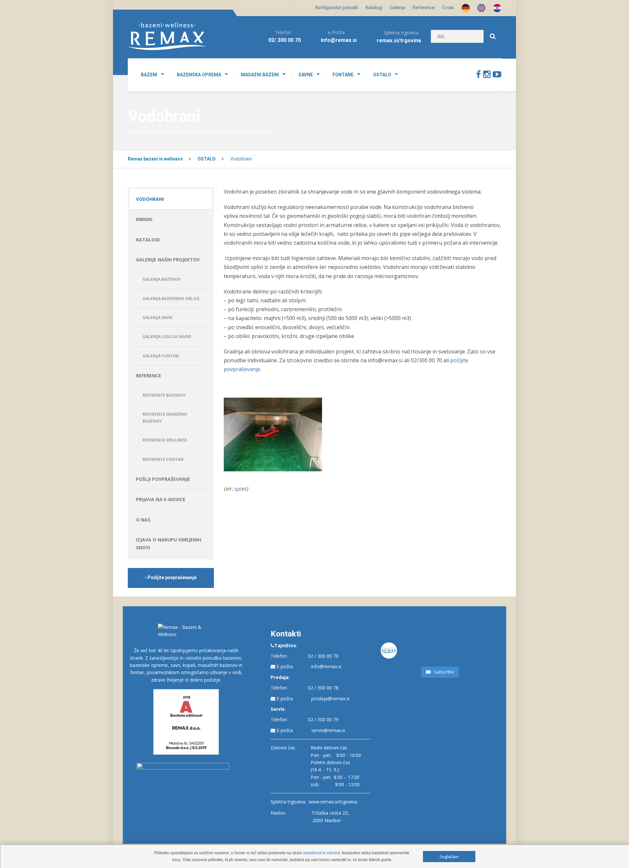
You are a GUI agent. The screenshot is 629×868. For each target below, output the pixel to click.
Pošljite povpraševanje (171, 577)
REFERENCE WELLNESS (165, 440)
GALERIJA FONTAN (161, 356)
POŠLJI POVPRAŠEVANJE (163, 479)
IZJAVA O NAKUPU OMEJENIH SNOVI (168, 544)
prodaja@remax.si (330, 698)
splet (240, 488)
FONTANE (343, 74)
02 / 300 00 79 (323, 719)
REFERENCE (148, 375)
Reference (424, 7)
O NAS (143, 520)
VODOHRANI (150, 199)
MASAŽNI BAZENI (260, 74)
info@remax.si (326, 666)
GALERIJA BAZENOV (162, 279)
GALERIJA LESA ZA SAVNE (167, 336)
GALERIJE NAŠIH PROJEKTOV (168, 259)
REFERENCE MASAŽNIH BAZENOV (165, 417)
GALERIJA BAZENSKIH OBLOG (171, 298)
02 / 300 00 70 (323, 656)
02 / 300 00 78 (323, 688)
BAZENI (149, 74)
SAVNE (305, 74)
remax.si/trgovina (399, 40)
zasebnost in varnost (321, 853)
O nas (448, 7)
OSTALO (382, 74)
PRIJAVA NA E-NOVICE (160, 499)
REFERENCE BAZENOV (164, 395)
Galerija (397, 7)
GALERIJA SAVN (157, 317)
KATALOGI (148, 239)
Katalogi (374, 7)
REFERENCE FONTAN (163, 459)
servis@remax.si (328, 730)
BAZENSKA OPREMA (199, 74)
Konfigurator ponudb (336, 7)
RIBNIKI (144, 219)
